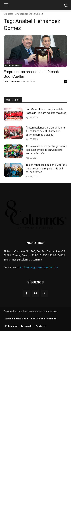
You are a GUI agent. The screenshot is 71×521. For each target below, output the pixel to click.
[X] (44, 293)
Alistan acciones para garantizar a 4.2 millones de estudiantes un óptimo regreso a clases (45, 131)
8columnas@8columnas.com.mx (39, 267)
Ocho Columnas (12, 81)
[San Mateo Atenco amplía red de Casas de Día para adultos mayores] (13, 114)
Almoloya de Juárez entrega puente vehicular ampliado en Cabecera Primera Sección (46, 150)
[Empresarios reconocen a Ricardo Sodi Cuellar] (35, 51)
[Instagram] (35, 293)
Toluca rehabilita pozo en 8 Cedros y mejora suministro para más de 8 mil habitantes (46, 168)
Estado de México (13, 65)
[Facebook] (26, 293)
